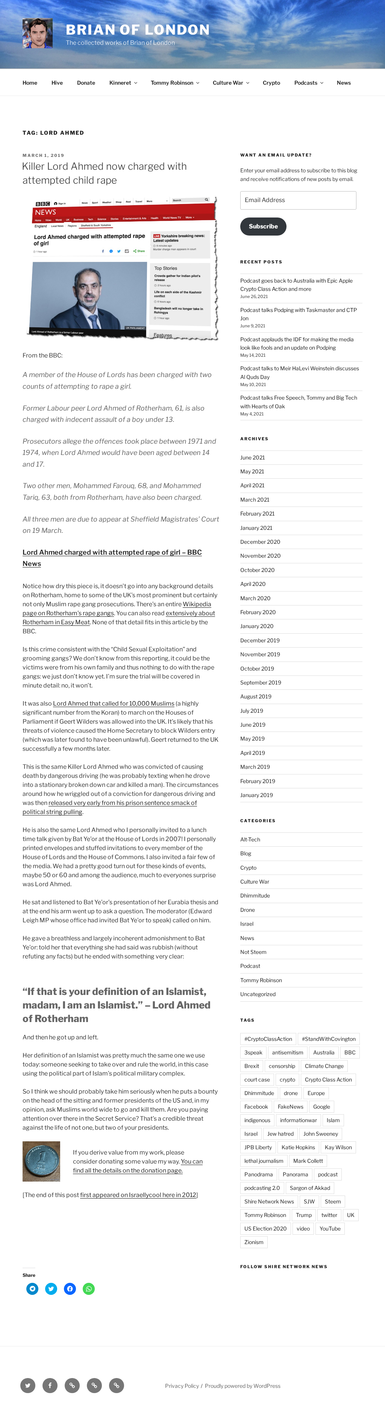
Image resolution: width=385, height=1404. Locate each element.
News (344, 82)
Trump (304, 1215)
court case (257, 1079)
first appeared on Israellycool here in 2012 (138, 1195)
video (303, 1228)
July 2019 (251, 710)
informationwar (298, 1120)
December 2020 (260, 541)
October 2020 (257, 570)
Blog (245, 853)
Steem (333, 1201)
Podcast (250, 966)
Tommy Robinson (172, 82)
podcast (328, 1174)
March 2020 (255, 598)
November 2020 (260, 555)
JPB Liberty (258, 1147)
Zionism (254, 1242)
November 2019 (260, 654)
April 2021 (252, 485)
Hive (57, 82)
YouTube (330, 1228)
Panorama (295, 1174)
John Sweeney (320, 1133)
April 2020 (253, 584)
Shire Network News (269, 1201)
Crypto (271, 82)
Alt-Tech (250, 839)
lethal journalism (263, 1161)
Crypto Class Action (328, 1079)
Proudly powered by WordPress (242, 1386)
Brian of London (138, 29)
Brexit (251, 1066)
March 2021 (255, 499)
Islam (333, 1120)
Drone (247, 910)
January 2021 (256, 528)
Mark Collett (308, 1161)
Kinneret (120, 82)
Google (321, 1106)
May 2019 (252, 738)
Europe (316, 1093)
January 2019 (256, 795)
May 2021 (252, 471)
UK (351, 1215)
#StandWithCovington (329, 1039)
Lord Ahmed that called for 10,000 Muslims (113, 703)
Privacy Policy (182, 1386)
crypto (287, 1079)
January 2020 (257, 626)
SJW (309, 1201)
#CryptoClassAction (268, 1039)
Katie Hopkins (298, 1147)
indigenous (257, 1120)
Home (30, 82)
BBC (350, 1052)
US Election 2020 (265, 1228)
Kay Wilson (338, 1147)
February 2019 (257, 781)
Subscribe (263, 226)
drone (291, 1093)
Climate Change (324, 1066)
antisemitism (287, 1052)
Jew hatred (280, 1133)
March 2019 (255, 767)
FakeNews (290, 1106)
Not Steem (253, 952)
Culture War (228, 82)
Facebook (256, 1106)
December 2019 (260, 640)
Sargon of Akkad (310, 1188)
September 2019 (260, 682)
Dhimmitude (255, 895)
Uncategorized (258, 994)
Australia (324, 1052)
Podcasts (305, 82)
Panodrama (258, 1174)
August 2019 (255, 696)
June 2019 (252, 724)
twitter (329, 1215)
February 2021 (257, 513)
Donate (86, 82)
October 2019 (257, 668)
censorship (282, 1066)
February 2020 (258, 612)
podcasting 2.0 (262, 1188)
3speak (253, 1052)
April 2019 (252, 753)
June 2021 (252, 457)
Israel (246, 923)
